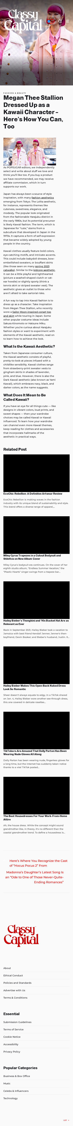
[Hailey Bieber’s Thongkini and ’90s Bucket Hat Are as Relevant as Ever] (36, 600)
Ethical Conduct (13, 975)
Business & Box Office (16, 1076)
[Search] (60, 21)
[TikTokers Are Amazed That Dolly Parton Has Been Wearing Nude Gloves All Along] (36, 730)
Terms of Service (13, 1029)
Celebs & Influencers (16, 1091)
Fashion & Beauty (14, 93)
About (7, 968)
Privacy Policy (11, 1051)
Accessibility (10, 1044)
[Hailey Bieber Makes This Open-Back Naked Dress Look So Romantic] (36, 665)
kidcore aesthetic (44, 270)
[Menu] (68, 21)
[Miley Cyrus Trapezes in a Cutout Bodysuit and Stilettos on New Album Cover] (36, 535)
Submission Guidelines (17, 1022)
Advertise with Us (14, 990)
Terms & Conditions (15, 997)
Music (6, 1083)
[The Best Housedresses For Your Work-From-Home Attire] (36, 795)
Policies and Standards (17, 982)
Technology (10, 1098)
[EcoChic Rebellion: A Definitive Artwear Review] (36, 473)
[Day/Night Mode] (50, 21)
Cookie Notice (12, 1036)
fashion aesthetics (43, 197)
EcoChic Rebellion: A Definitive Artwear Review (32, 493)
